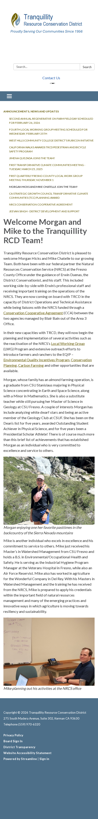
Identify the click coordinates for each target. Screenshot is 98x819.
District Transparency (19, 747)
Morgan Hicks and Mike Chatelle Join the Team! (43, 186)
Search (87, 67)
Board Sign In (13, 741)
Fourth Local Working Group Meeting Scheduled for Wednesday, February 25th (48, 131)
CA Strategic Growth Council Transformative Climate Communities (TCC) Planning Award (48, 195)
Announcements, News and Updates (31, 111)
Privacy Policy (13, 735)
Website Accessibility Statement (27, 753)
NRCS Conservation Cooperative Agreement (41, 204)
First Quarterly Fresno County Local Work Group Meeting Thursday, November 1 (46, 178)
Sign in (44, 759)
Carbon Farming (31, 365)
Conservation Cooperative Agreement (33, 313)
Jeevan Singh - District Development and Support (44, 211)
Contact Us (51, 78)
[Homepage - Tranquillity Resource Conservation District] (49, 32)
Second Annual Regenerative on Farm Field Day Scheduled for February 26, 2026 (51, 120)
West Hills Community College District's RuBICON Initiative (51, 140)
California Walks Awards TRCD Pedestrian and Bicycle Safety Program (47, 149)
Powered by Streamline (20, 759)
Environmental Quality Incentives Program (36, 360)
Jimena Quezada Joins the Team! (32, 158)
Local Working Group (68, 343)
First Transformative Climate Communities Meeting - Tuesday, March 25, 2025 (47, 167)
